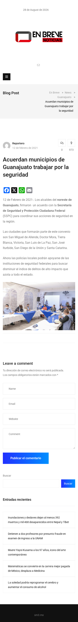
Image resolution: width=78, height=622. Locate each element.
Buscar (7, 475)
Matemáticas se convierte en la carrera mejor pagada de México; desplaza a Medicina (39, 568)
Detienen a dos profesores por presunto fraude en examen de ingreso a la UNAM (37, 536)
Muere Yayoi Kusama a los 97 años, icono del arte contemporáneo (37, 552)
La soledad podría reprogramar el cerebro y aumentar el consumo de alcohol (33, 585)
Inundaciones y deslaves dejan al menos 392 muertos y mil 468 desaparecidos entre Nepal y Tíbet (38, 520)
